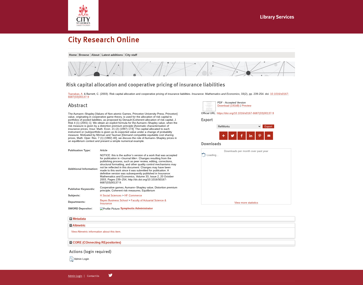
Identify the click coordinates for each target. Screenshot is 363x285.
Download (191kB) (228, 105)
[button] (71, 259)
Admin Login (75, 276)
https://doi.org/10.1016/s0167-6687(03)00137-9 (245, 113)
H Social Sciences (110, 195)
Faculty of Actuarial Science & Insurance (133, 202)
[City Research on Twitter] (110, 275)
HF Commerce (133, 195)
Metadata (79, 218)
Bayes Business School (114, 200)
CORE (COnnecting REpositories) (96, 242)
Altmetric (78, 225)
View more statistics (246, 202)
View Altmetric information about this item (95, 231)
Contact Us (93, 276)
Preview (246, 105)
